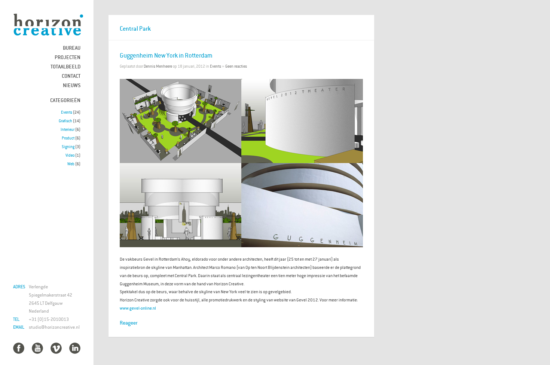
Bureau (71, 47)
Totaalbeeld (65, 66)
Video (69, 155)
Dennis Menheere (158, 66)
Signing (68, 146)
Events (66, 112)
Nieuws (71, 85)
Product (68, 138)
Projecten (67, 57)
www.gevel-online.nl (138, 308)
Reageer (128, 322)
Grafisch (65, 120)
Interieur (67, 129)
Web (70, 163)
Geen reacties (236, 66)
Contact (71, 75)
